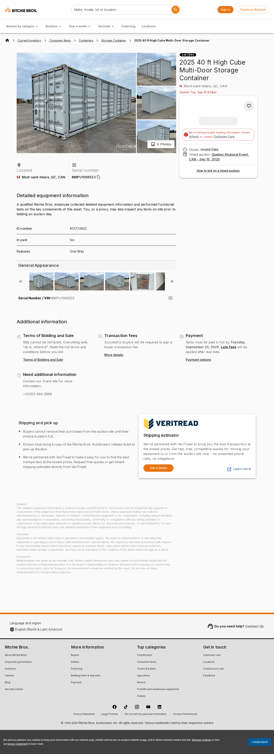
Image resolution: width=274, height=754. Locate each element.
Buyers (75, 655)
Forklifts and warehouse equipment (158, 689)
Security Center (14, 689)
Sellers (75, 662)
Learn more (242, 469)
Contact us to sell (213, 669)
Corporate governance (18, 662)
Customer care (212, 655)
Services (104, 26)
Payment (76, 682)
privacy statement (17, 743)
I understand (260, 742)
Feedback (209, 676)
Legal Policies (109, 714)
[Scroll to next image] (172, 281)
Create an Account (253, 9)
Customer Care (224, 136)
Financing (128, 26)
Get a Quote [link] (158, 468)
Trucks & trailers (146, 669)
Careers (9, 676)
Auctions (52, 26)
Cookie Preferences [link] (185, 714)
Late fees (228, 347)
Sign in (225, 9)
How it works (78, 26)
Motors (141, 682)
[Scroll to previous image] (20, 281)
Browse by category (20, 26)
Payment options (198, 359)
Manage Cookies (201, 739)
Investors (10, 669)
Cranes (141, 696)
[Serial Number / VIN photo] (170, 298)
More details (113, 355)
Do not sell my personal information (146, 714)
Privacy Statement (84, 714)
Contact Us (254, 626)
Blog (7, 682)
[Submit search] (176, 10)
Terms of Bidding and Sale (43, 359)
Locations (149, 26)
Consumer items (146, 662)
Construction (144, 655)
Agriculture (143, 676)
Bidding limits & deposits (85, 676)
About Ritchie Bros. (16, 655)
